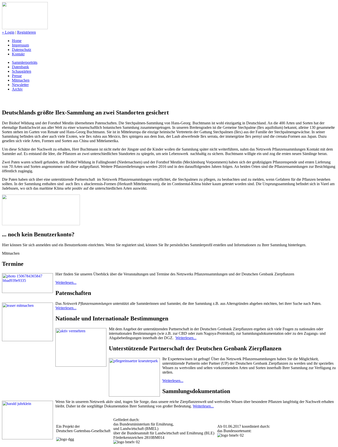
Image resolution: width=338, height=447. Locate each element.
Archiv (17, 89)
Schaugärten (21, 71)
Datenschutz (21, 49)
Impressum (20, 45)
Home (17, 41)
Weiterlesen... (65, 282)
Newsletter (20, 85)
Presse (17, 76)
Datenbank (20, 67)
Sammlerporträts (24, 62)
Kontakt (18, 54)
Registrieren (26, 32)
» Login (8, 32)
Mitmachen (20, 80)
